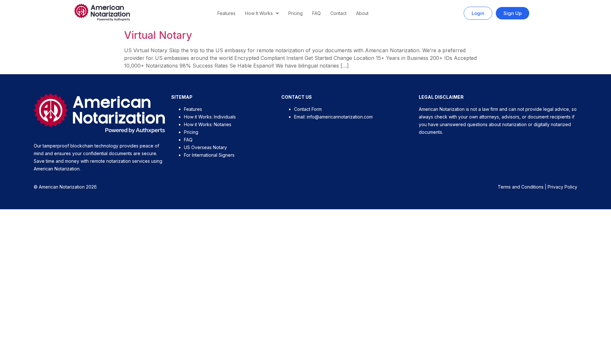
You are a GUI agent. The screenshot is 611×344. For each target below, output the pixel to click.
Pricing (295, 13)
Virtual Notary (158, 35)
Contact (338, 13)
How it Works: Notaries (207, 124)
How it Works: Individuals (210, 116)
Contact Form (308, 109)
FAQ (316, 13)
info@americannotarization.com (340, 116)
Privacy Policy (562, 187)
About (362, 13)
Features (226, 13)
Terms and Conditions (521, 187)
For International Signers (209, 155)
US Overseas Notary (205, 147)
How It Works (259, 13)
